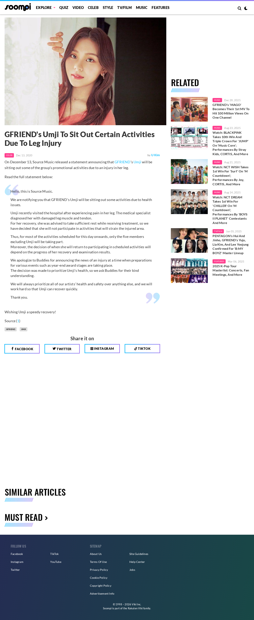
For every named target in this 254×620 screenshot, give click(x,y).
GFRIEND (122, 162)
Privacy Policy (99, 569)
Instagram (103, 348)
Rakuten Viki (135, 608)
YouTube (55, 561)
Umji (137, 162)
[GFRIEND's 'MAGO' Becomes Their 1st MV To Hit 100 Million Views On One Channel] (189, 109)
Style (108, 7)
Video (78, 7)
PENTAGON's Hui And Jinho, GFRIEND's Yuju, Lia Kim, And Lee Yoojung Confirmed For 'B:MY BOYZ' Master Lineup (230, 244)
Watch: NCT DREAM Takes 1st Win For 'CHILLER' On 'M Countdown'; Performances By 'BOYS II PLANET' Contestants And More (230, 210)
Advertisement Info (102, 593)
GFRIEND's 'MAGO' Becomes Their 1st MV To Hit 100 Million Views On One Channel (231, 111)
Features (160, 7)
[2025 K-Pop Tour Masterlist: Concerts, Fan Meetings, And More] (189, 270)
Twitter (64, 349)
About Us (96, 554)
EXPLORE (44, 7)
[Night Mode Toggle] (245, 9)
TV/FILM (124, 7)
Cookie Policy (99, 577)
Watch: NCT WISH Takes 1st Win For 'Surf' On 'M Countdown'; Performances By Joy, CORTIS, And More (230, 175)
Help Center (137, 561)
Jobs (132, 569)
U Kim (155, 155)
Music (142, 7)
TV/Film (218, 231)
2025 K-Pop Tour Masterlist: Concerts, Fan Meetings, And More (231, 270)
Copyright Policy (100, 585)
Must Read (24, 517)
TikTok (54, 554)
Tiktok (144, 348)
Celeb (93, 7)
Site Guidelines (138, 554)
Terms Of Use (98, 561)
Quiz (63, 7)
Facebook (23, 349)
